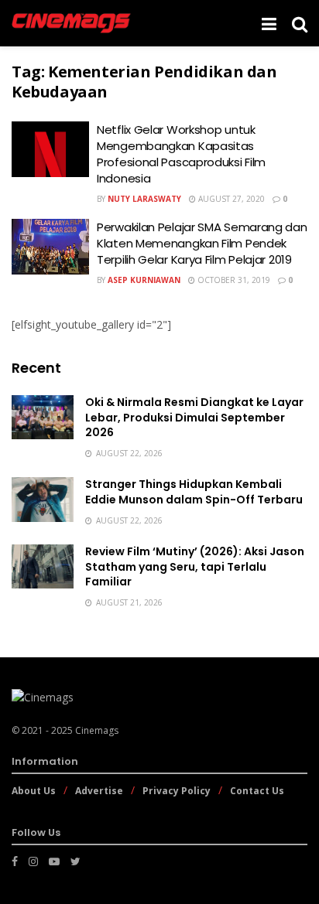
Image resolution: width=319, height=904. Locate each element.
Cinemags (96, 730)
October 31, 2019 (232, 280)
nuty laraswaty (144, 198)
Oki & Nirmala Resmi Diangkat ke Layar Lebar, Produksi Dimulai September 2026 (194, 417)
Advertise (99, 790)
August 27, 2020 (230, 198)
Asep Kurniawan (144, 280)
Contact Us (257, 790)
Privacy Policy (176, 790)
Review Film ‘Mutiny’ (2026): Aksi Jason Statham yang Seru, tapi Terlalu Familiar (194, 566)
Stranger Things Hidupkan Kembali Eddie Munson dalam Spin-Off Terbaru (194, 491)
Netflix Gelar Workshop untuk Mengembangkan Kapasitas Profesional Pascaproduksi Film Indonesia (181, 153)
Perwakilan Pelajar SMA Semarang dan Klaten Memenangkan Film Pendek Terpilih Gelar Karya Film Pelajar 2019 (202, 243)
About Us (34, 790)
